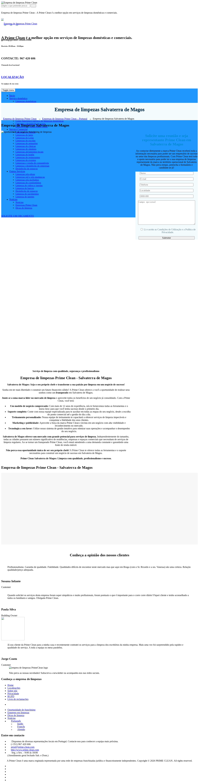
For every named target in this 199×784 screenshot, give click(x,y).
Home (10, 685)
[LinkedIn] (9, 766)
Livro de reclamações (17, 699)
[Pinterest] (9, 777)
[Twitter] (9, 780)
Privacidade (13, 693)
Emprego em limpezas (18, 712)
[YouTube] (9, 771)
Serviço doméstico (18, 98)
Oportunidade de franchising (21, 709)
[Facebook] (9, 768)
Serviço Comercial (18, 129)
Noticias (11, 718)
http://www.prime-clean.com (25, 749)
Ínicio (12, 95)
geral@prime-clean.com (22, 747)
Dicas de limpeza (15, 715)
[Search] (33, 5)
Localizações (13, 688)
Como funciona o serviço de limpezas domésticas (40, 121)
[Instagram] (9, 774)
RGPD (10, 696)
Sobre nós (12, 690)
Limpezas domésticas (26, 101)
